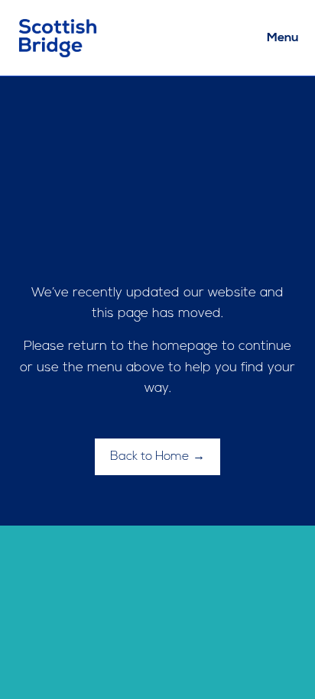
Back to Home (150, 457)
